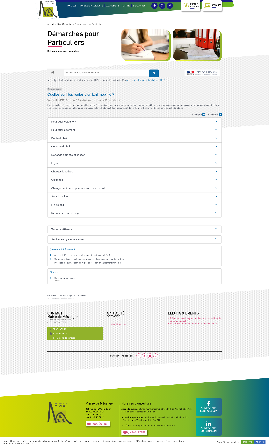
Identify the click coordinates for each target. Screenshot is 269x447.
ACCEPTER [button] (247, 442)
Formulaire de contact (64, 337)
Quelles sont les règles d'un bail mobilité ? (145, 80)
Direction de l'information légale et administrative (67, 296)
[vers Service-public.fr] (202, 73)
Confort (154, 6)
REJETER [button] (260, 442)
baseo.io (71, 298)
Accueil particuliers (57, 80)
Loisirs (126, 5)
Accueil (51, 24)
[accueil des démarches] (52, 72)
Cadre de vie (112, 5)
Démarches (139, 5)
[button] (134, 122)
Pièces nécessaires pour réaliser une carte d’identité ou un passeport (196, 319)
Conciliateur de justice (64, 278)
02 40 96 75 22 (59, 329)
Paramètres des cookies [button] (228, 442)
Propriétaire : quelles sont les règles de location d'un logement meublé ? (87, 262)
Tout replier (197, 114)
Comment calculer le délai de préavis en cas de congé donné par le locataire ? (90, 259)
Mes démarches (65, 24)
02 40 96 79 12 (60, 333)
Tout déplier (213, 114)
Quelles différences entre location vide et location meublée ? (82, 255)
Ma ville (71, 5)
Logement (73, 80)
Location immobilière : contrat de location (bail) (102, 80)
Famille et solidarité (91, 5)
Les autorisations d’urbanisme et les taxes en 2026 (195, 323)
